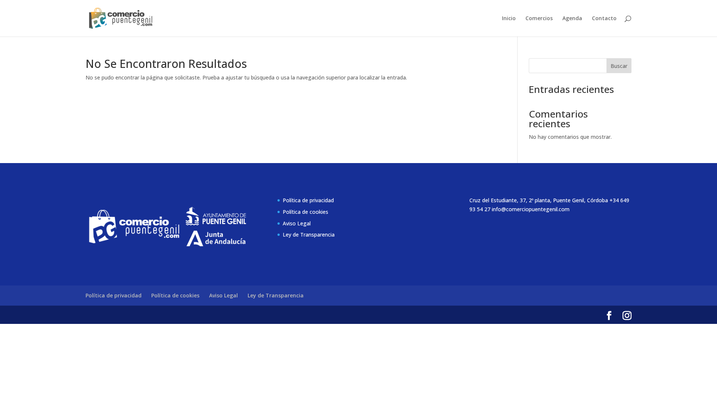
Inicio (509, 19)
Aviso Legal (297, 223)
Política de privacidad (308, 200)
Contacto (604, 19)
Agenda (572, 19)
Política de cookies (305, 211)
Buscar (619, 65)
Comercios (539, 19)
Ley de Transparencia (309, 234)
